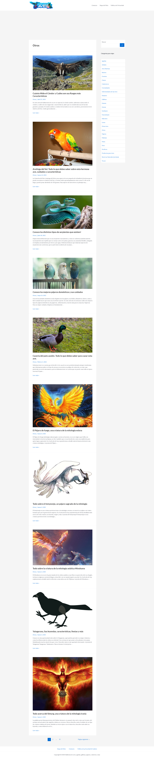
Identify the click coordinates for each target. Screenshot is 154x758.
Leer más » (36, 113)
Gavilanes (105, 111)
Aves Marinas (106, 68)
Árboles (104, 65)
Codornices (105, 84)
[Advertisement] (77, 23)
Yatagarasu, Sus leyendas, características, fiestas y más (58, 631)
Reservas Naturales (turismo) (110, 157)
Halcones (104, 118)
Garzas (104, 107)
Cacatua (104, 76)
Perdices (104, 149)
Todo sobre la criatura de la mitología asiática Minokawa (59, 568)
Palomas (104, 138)
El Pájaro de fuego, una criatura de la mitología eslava (57, 430)
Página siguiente (84, 739)
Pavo (103, 145)
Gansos (104, 103)
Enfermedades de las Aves (109, 91)
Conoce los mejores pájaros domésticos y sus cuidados (58, 292)
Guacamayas (105, 115)
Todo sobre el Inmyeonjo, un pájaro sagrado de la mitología (60, 504)
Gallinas (104, 99)
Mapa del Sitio (104, 5)
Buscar (104, 42)
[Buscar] (122, 45)
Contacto (94, 5)
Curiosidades (106, 88)
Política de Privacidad (117, 5)
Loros (103, 122)
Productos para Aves (108, 153)
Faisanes (104, 95)
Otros (34, 99)
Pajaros (104, 134)
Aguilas (104, 61)
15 (59, 739)
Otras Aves (105, 126)
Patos (103, 141)
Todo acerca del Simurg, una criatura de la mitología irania (59, 713)
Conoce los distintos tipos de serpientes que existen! (57, 232)
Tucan (104, 161)
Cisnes (104, 80)
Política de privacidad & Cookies (87, 749)
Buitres (104, 72)
